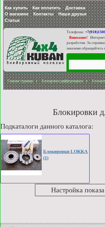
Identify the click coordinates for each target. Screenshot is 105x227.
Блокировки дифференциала (62, 81)
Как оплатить (46, 7)
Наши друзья (72, 13)
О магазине (17, 13)
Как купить (16, 7)
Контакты (43, 13)
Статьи (12, 20)
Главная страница (20, 81)
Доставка (75, 7)
